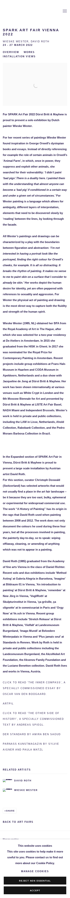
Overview (11, 52)
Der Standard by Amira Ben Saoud (32, 734)
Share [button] (10, 811)
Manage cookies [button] (35, 871)
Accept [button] (35, 890)
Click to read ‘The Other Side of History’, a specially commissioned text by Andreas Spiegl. (33, 719)
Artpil (8, 703)
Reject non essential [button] (35, 881)
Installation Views (19, 56)
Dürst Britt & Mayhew (21, 11)
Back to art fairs (18, 822)
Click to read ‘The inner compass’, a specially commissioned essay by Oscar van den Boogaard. (34, 688)
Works (29, 52)
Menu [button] (64, 11)
